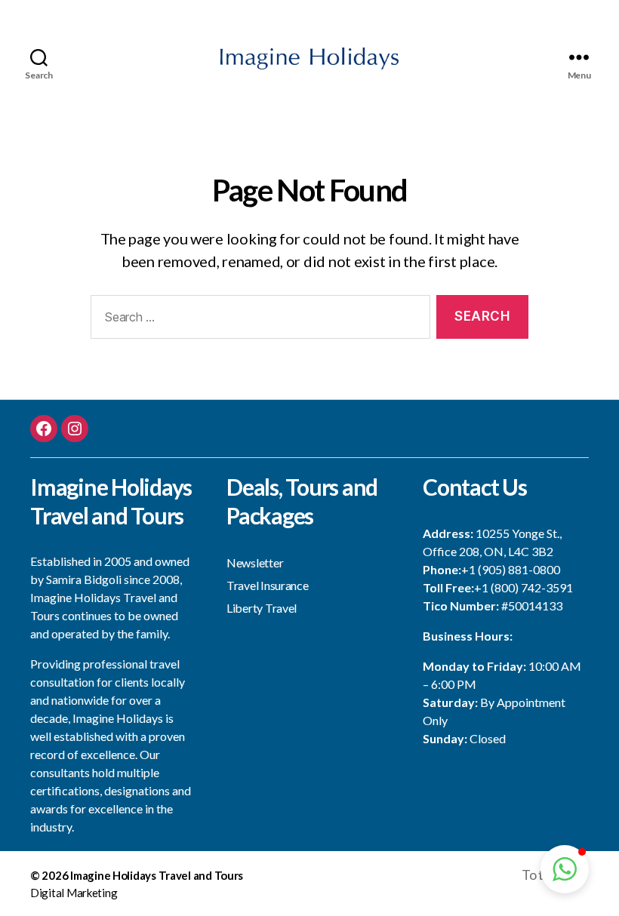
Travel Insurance (267, 585)
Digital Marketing (73, 892)
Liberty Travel (261, 608)
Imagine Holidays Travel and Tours (156, 875)
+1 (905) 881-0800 (510, 569)
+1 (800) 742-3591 (523, 587)
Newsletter (254, 562)
